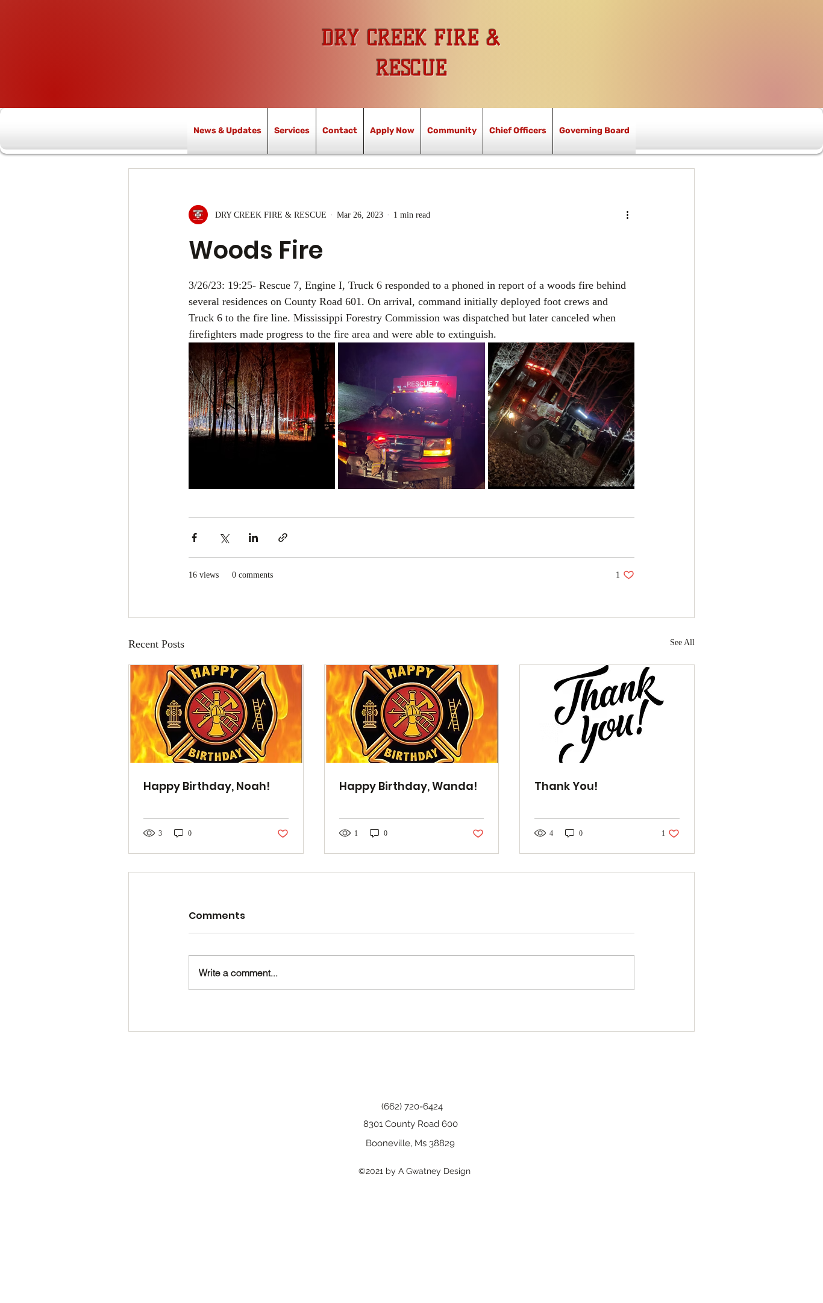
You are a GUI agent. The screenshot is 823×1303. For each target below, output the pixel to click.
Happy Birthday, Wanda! (408, 785)
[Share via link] (283, 537)
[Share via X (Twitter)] (224, 537)
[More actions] (627, 214)
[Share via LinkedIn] (253, 537)
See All (682, 642)
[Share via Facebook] (194, 537)
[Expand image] (262, 415)
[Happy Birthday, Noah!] (216, 714)
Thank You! (566, 785)
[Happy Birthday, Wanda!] (412, 714)
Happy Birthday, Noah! (206, 785)
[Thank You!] (607, 714)
